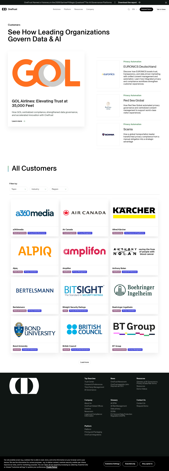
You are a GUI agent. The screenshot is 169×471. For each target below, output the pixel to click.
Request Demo (142, 406)
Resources (141, 386)
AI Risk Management (119, 406)
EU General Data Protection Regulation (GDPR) (121, 415)
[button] (167, 2)
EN (133, 9)
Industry (35, 189)
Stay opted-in (147, 464)
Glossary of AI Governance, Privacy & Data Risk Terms (147, 382)
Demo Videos (142, 389)
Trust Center (89, 382)
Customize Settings (112, 464)
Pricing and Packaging (93, 432)
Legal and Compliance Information (93, 415)
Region (55, 189)
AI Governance (90, 390)
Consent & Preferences (93, 384)
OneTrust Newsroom (119, 382)
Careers (87, 409)
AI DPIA (114, 403)
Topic (14, 189)
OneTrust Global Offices (93, 406)
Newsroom (88, 411)
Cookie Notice (52, 467)
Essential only (130, 464)
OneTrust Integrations (92, 435)
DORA (113, 411)
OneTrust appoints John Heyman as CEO (120, 385)
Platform (87, 429)
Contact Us (141, 403)
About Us (88, 403)
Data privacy (115, 409)
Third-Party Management (94, 387)
